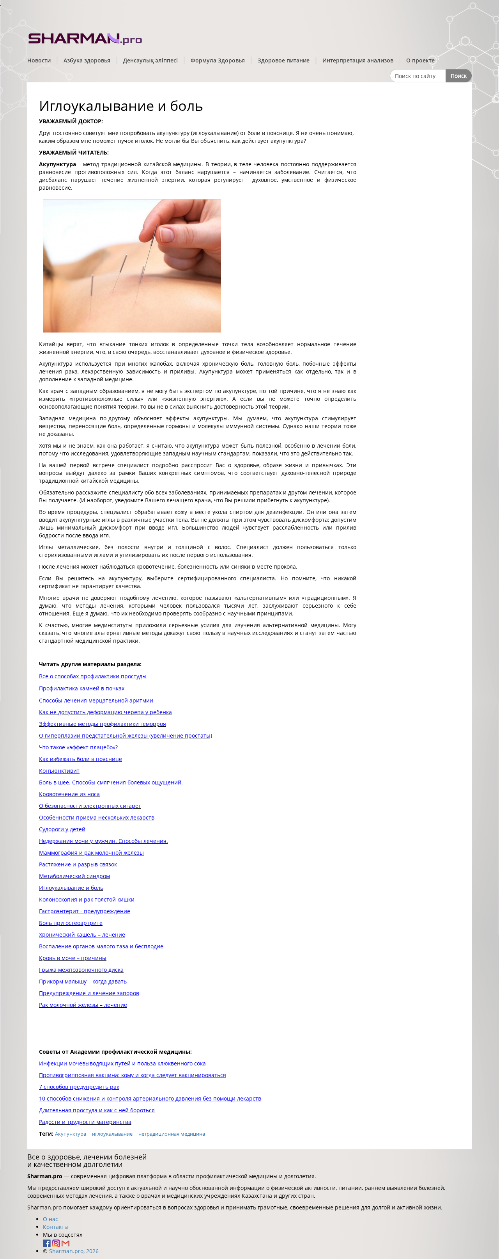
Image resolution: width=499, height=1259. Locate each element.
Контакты (56, 1227)
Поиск (459, 75)
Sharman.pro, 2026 (74, 1251)
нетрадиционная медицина (171, 1133)
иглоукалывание (112, 1133)
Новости (39, 60)
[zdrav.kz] (85, 37)
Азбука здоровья (87, 60)
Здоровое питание (284, 60)
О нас (50, 1219)
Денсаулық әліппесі (150, 60)
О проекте (420, 60)
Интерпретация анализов (357, 60)
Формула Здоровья (218, 60)
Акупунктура (70, 1133)
